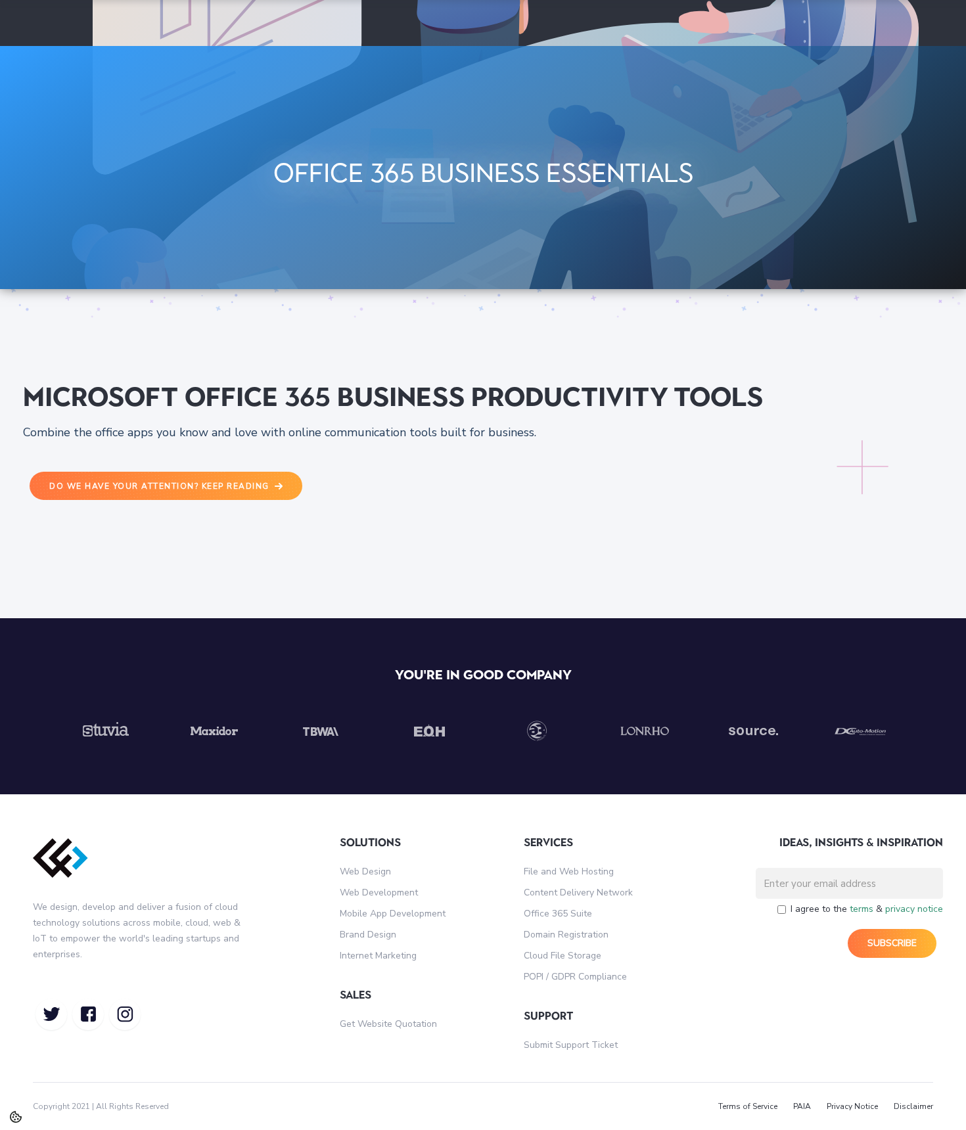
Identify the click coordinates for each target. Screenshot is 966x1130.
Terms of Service (747, 1106)
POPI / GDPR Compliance (575, 976)
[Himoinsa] (860, 731)
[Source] (752, 731)
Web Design (365, 871)
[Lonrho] (644, 731)
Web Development (379, 892)
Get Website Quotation (388, 1024)
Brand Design (368, 934)
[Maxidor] (213, 731)
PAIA (802, 1106)
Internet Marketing (378, 955)
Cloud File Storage (562, 955)
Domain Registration (566, 934)
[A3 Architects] (537, 731)
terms (861, 909)
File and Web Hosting (569, 871)
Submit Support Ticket (571, 1045)
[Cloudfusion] (67, 867)
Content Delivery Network (578, 892)
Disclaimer (913, 1106)
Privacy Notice (852, 1106)
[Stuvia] (105, 731)
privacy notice (914, 909)
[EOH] (429, 731)
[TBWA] (321, 731)
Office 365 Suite (558, 913)
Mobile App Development (393, 913)
